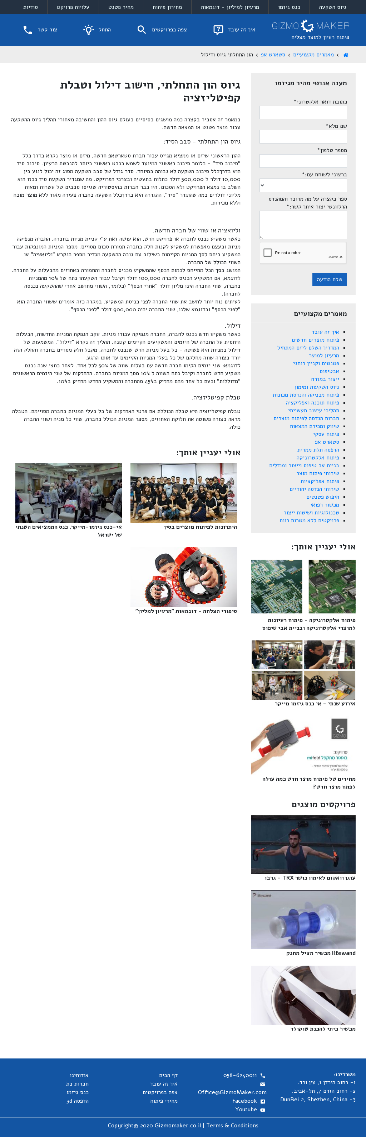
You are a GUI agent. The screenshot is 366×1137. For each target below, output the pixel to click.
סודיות (30, 7)
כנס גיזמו (289, 7)
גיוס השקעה (332, 7)
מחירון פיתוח (167, 7)
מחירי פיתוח (164, 1101)
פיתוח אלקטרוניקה (318, 458)
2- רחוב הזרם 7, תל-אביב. (324, 1091)
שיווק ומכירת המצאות (314, 426)
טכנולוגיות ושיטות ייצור (311, 513)
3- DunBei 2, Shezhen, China (318, 1099)
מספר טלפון (332, 150)
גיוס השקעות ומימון (317, 387)
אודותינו (79, 1075)
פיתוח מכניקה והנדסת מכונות (306, 395)
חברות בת (77, 1084)
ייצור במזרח (325, 379)
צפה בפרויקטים (168, 30)
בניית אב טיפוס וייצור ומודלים (304, 465)
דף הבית (168, 1075)
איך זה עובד (241, 30)
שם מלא (336, 126)
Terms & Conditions (232, 1126)
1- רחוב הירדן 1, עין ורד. (327, 1082)
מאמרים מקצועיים (313, 55)
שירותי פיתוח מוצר (317, 473)
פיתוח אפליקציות (320, 481)
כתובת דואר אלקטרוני (320, 102)
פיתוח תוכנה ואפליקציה (312, 403)
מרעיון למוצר (324, 355)
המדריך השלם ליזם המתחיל (308, 348)
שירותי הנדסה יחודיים (314, 489)
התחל (104, 30)
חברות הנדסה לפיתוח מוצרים (306, 418)
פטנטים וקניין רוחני (316, 363)
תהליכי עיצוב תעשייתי (313, 410)
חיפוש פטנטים (322, 497)
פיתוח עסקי (326, 434)
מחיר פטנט (121, 7)
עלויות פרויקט (73, 7)
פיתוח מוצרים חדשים (315, 340)
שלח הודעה (329, 279)
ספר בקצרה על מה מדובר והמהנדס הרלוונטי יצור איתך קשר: (307, 203)
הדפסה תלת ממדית (318, 450)
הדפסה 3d (77, 1101)
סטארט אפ (273, 55)
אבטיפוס (329, 371)
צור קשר (46, 30)
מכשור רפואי (324, 505)
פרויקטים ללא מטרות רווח (309, 520)
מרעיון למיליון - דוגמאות (230, 7)
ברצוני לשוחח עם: (324, 174)
